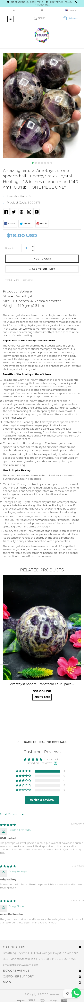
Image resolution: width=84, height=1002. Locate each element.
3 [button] (39, 163)
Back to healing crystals (45, 742)
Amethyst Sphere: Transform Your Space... (42, 684)
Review (28, 280)
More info (12, 280)
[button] (23, 771)
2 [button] (36, 163)
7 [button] (51, 163)
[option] (42, 105)
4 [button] (42, 163)
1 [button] (33, 163)
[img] (8, 825)
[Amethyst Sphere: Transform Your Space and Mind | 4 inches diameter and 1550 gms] (42, 627)
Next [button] (80, 661)
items (73, 18)
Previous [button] (4, 661)
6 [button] (48, 163)
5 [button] (45, 163)
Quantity (10, 248)
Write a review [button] (42, 800)
